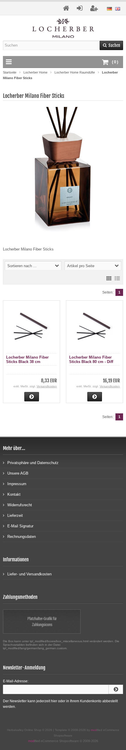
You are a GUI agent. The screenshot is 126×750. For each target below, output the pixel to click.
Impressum (16, 484)
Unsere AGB (17, 473)
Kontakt (14, 494)
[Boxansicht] (109, 278)
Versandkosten (47, 386)
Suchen (111, 45)
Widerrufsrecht (19, 505)
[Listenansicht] (117, 278)
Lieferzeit (15, 515)
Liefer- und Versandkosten (29, 574)
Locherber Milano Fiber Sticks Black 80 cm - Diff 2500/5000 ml (91, 361)
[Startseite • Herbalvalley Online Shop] (63, 28)
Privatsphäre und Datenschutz (33, 463)
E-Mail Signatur (20, 526)
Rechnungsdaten (21, 536)
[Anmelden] (116, 689)
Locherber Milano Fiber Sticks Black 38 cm (27, 359)
